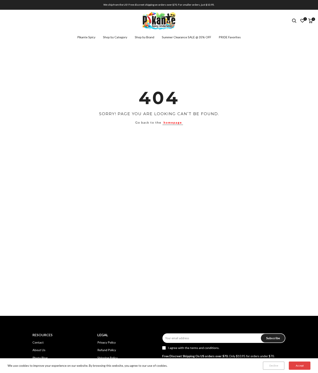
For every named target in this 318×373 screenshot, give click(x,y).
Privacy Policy (106, 342)
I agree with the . (193, 348)
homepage (173, 122)
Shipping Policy (107, 358)
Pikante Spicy (86, 37)
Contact (38, 342)
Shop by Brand (144, 37)
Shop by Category (115, 37)
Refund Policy (106, 350)
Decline (273, 365)
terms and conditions (204, 348)
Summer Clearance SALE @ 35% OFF (186, 37)
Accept (300, 365)
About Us (38, 350)
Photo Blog (40, 358)
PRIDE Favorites (230, 37)
